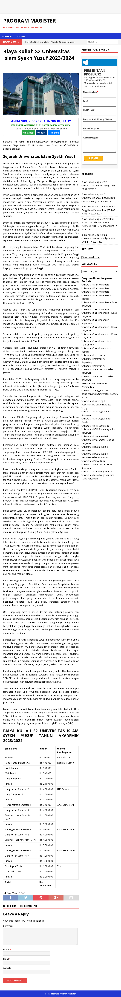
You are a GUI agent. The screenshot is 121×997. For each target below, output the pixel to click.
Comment (8, 925)
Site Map (20, 36)
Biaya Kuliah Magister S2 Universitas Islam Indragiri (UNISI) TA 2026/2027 (98, 185)
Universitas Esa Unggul (93, 400)
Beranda (7, 36)
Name (6, 949)
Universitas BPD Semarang (95, 425)
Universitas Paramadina (93, 355)
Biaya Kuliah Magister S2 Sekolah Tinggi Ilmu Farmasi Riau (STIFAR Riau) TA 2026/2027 (98, 210)
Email (6, 958)
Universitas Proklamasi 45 (94, 436)
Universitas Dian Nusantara (95, 284)
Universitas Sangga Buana (94, 390)
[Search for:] (102, 41)
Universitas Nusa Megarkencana (97, 471)
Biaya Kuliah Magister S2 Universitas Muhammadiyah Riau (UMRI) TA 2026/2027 (98, 238)
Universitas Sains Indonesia (95, 309)
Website (7, 967)
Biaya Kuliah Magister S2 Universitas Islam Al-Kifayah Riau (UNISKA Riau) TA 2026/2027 (98, 198)
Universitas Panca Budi (93, 460)
